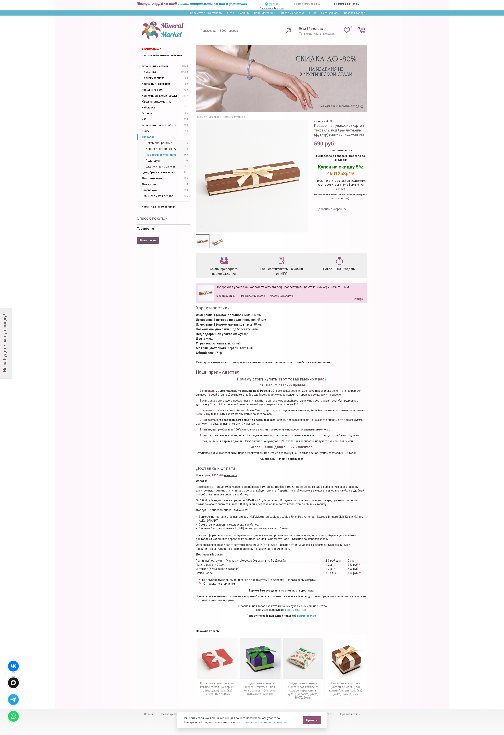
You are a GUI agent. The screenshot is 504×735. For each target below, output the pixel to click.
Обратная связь (349, 714)
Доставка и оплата (281, 295)
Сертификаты (330, 13)
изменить (230, 475)
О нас (313, 13)
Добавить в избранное (331, 209)
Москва (273, 3)
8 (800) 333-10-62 (346, 4)
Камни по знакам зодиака (158, 206)
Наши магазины (264, 13)
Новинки (243, 13)
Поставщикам (169, 714)
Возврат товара (354, 13)
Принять (312, 720)
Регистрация (317, 28)
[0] (347, 30)
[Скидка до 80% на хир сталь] (281, 78)
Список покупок (152, 218)
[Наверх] (357, 289)
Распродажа (151, 49)
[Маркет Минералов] (163, 29)
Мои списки (148, 240)
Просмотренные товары (206, 13)
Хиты (230, 13)
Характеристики (225, 295)
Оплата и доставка (292, 13)
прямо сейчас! (307, 615)
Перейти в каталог (295, 609)
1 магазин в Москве (272, 8)
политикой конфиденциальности (265, 722)
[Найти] (288, 30)
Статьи (329, 714)
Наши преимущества (252, 295)
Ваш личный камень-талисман (162, 55)
